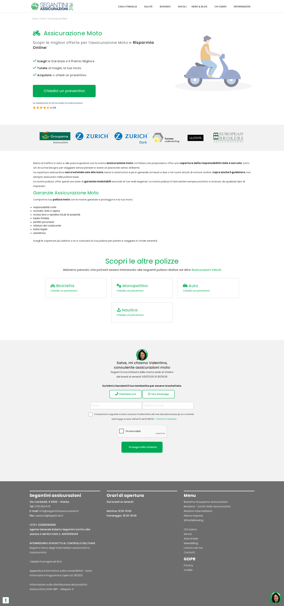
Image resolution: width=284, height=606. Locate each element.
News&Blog (191, 543)
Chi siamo (220, 6)
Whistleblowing (193, 520)
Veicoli (182, 6)
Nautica (130, 310)
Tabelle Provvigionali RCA (46, 561)
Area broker (191, 538)
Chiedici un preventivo (64, 90)
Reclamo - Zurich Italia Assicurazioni (207, 506)
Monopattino (135, 285)
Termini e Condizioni (166, 419)
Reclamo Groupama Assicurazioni (206, 502)
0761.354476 (42, 506)
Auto (193, 285)
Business (165, 6)
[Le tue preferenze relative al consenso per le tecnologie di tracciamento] (6, 600)
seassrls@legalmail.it (49, 515)
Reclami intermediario (198, 511)
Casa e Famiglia (127, 6)
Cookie (188, 570)
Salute (148, 6)
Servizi (188, 534)
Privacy (188, 565)
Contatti (189, 552)
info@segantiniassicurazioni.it (59, 511)
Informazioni (242, 6)
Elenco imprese (193, 515)
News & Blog (199, 6)
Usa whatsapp (160, 394)
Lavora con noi (193, 548)
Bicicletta (65, 285)
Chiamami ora (127, 394)
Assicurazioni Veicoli (206, 270)
